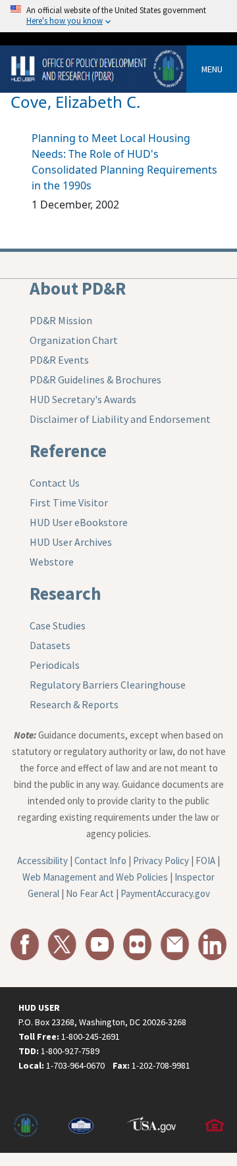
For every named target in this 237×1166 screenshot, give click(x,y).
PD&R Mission (61, 320)
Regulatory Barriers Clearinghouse (108, 684)
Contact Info (100, 860)
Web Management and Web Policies (95, 877)
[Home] (98, 68)
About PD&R (78, 288)
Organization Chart (74, 340)
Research (65, 593)
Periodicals (55, 664)
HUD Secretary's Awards (83, 399)
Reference (68, 450)
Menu (212, 69)
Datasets (50, 645)
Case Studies (58, 625)
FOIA (205, 860)
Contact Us (55, 482)
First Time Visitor (69, 502)
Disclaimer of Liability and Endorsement (120, 418)
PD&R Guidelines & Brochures (95, 379)
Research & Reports (74, 704)
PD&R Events (59, 359)
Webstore (52, 561)
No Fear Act (90, 893)
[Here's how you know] (118, 16)
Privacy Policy (161, 860)
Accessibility (42, 860)
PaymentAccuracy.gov (165, 893)
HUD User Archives (71, 541)
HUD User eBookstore (79, 522)
